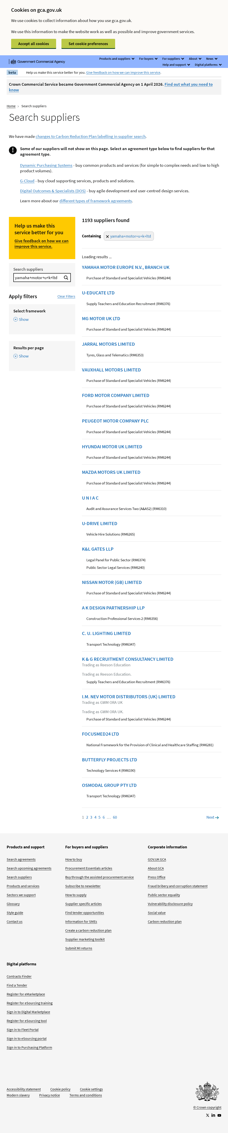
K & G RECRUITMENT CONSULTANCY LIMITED (127, 659)
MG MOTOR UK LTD (101, 318)
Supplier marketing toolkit (85, 939)
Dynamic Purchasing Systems (46, 165)
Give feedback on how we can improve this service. (41, 243)
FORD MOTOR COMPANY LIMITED (115, 395)
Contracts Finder (19, 976)
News (210, 59)
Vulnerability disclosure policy (170, 903)
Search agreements (21, 859)
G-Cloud (27, 180)
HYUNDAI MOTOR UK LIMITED (112, 446)
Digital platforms (206, 65)
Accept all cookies (33, 43)
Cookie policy (60, 1089)
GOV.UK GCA (157, 859)
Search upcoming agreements (29, 868)
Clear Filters (66, 296)
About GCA (156, 868)
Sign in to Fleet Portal (23, 1029)
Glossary (13, 903)
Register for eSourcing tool (27, 1020)
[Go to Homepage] (207, 1092)
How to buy (73, 859)
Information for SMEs (81, 921)
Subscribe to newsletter (83, 886)
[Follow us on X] (207, 1115)
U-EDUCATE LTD (98, 293)
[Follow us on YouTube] (219, 1115)
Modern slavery (18, 1095)
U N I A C (90, 498)
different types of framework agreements (95, 200)
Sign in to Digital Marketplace (28, 1012)
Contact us (14, 921)
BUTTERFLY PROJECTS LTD (109, 759)
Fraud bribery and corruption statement (178, 886)
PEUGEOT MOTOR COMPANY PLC (115, 421)
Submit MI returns (78, 948)
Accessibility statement (24, 1089)
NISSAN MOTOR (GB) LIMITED (112, 582)
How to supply (75, 895)
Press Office (156, 877)
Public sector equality (164, 895)
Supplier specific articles (83, 903)
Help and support (175, 65)
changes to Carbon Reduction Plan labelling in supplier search (91, 136)
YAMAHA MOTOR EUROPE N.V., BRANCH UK (125, 267)
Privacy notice (49, 1095)
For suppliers (171, 59)
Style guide (15, 912)
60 (115, 817)
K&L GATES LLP (98, 549)
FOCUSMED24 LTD (100, 734)
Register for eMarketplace (26, 994)
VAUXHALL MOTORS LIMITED (111, 370)
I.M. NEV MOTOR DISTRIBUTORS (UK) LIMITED (128, 696)
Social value (157, 912)
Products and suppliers (115, 59)
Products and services (23, 886)
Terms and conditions (85, 1095)
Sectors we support (21, 895)
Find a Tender (17, 985)
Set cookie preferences (88, 43)
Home (11, 106)
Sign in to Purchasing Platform (29, 1047)
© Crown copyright (207, 1107)
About (193, 59)
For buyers (146, 59)
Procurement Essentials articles (88, 868)
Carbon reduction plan (165, 921)
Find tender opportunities (84, 912)
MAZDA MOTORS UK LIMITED (111, 472)
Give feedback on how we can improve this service (123, 72)
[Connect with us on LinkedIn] (213, 1115)
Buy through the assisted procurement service (99, 877)
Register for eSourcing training (30, 1003)
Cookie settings (91, 1089)
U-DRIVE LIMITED (99, 523)
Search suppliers (28, 269)
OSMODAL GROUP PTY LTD (109, 785)
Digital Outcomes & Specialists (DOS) (53, 190)
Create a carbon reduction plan (88, 930)
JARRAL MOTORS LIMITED (108, 344)
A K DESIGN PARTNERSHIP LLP (113, 608)
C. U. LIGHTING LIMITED (106, 633)
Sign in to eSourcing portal (27, 1038)
